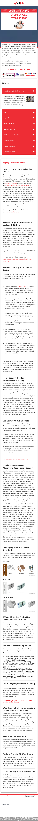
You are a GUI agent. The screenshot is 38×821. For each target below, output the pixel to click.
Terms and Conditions (8, 795)
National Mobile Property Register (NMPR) (17, 185)
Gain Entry (7, 112)
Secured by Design (11, 183)
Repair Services (9, 118)
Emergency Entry (9, 129)
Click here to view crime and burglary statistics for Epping (18, 701)
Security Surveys (9, 123)
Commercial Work (9, 152)
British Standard (9, 140)
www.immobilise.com (11, 212)
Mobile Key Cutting (10, 146)
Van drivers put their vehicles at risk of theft (16, 459)
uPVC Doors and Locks (11, 135)
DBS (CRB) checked (23, 287)
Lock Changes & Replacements (14, 91)
